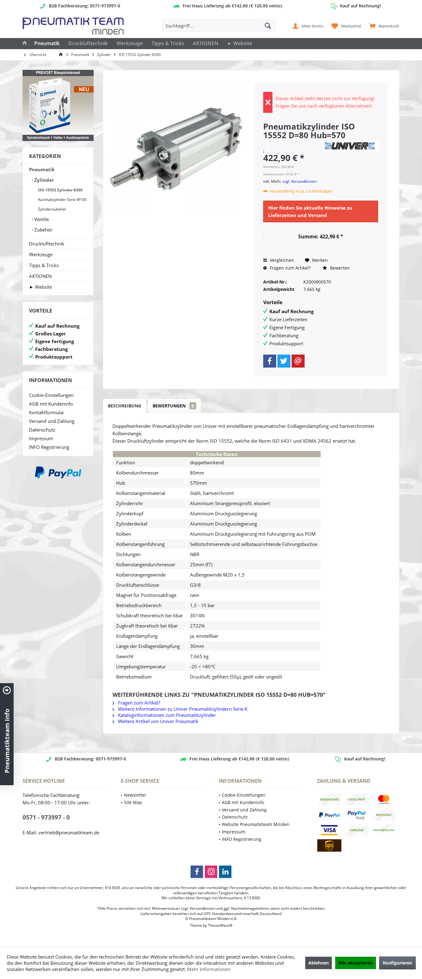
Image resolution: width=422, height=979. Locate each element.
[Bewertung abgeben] (292, 143)
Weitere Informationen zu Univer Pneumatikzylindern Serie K (182, 709)
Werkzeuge (41, 254)
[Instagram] (211, 872)
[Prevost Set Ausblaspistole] (58, 105)
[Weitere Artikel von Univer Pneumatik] (350, 146)
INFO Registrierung (49, 447)
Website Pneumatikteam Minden (255, 824)
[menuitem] (382, 25)
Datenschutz (42, 430)
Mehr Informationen (208, 969)
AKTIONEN (40, 276)
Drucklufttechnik (46, 243)
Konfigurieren (397, 963)
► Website (40, 287)
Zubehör (43, 230)
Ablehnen (318, 963)
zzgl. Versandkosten (299, 181)
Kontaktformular (46, 412)
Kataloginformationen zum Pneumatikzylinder (166, 715)
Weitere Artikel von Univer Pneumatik (157, 721)
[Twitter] (283, 361)
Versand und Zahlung (51, 421)
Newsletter (135, 795)
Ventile (41, 219)
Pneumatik (42, 169)
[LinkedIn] (225, 872)
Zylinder (43, 180)
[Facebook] (269, 361)
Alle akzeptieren (355, 963)
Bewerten (339, 268)
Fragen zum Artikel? (289, 268)
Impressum (41, 438)
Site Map (133, 802)
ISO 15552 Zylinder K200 (59, 190)
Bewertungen (173, 406)
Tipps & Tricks (44, 265)
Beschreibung (124, 406)
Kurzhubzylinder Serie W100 (62, 199)
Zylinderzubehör (51, 209)
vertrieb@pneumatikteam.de (68, 832)
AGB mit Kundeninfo (51, 404)
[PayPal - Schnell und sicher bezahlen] (58, 472)
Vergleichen (281, 260)
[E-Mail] (298, 361)
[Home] (24, 43)
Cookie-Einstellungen (51, 395)
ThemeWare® (220, 925)
